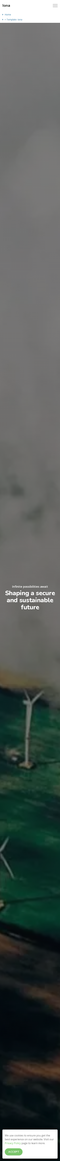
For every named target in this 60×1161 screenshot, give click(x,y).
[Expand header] (55, 5)
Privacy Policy (13, 1143)
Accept (13, 1152)
